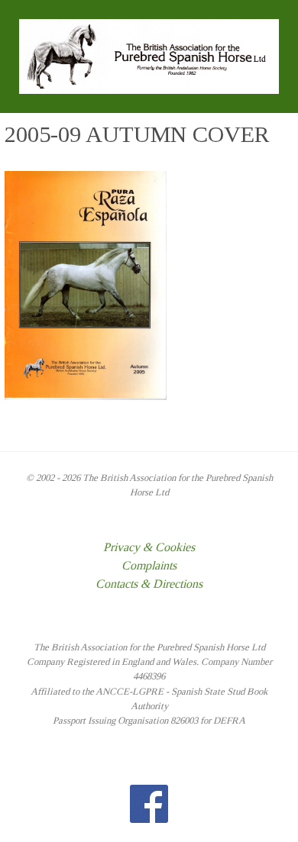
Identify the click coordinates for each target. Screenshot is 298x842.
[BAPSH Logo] (149, 55)
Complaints (149, 565)
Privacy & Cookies (149, 546)
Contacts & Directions (149, 583)
